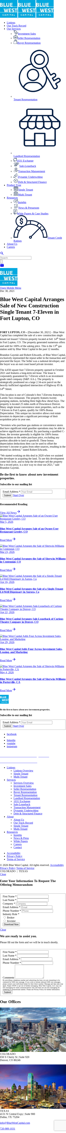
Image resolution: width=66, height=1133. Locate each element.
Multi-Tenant (20, 776)
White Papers (21, 841)
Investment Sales (22, 785)
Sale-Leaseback (22, 804)
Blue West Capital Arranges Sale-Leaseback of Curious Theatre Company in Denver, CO (31, 620)
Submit (7, 495)
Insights (18, 835)
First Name (10, 896)
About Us (19, 819)
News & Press (21, 838)
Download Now (11, 924)
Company (9, 903)
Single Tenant (21, 773)
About (10, 816)
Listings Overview (23, 770)
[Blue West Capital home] (8, 284)
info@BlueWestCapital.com (15, 1122)
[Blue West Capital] (27, 16)
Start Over (18, 495)
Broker (10, 917)
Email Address (11, 491)
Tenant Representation (25, 795)
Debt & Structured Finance (28, 813)
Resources (12, 832)
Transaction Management (27, 807)
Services (11, 779)
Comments (9, 977)
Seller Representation (25, 789)
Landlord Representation (27, 798)
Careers (18, 844)
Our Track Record (23, 822)
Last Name (9, 900)
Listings (11, 767)
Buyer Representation (25, 792)
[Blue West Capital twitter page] (8, 737)
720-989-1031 (7, 1128)
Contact (18, 847)
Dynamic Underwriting (26, 810)
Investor (11, 921)
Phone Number (12, 910)
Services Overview (24, 782)
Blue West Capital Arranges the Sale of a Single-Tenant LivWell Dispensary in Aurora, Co (31, 590)
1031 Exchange (22, 801)
